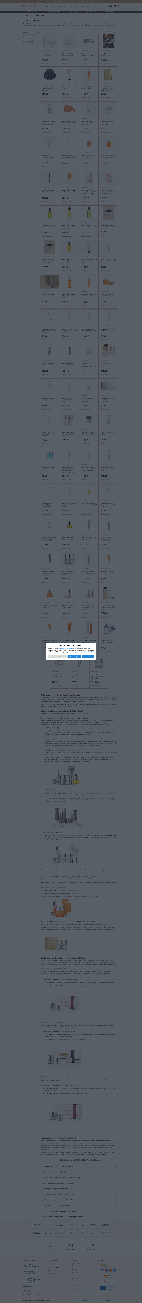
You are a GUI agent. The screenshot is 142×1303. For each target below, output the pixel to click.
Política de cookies (88, 652)
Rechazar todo (74, 657)
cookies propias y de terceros (65, 648)
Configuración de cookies (58, 657)
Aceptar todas (88, 657)
